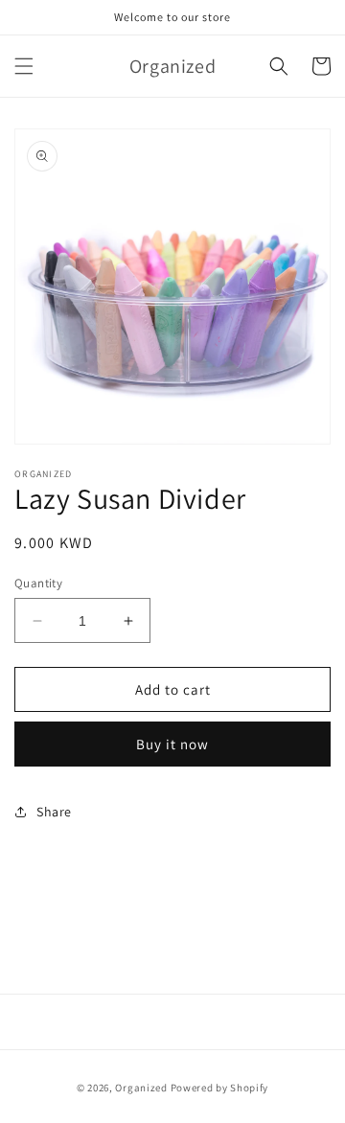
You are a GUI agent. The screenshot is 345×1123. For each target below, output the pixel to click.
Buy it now (172, 744)
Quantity (38, 583)
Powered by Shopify (220, 1087)
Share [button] (54, 811)
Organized (141, 1087)
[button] (24, 66)
